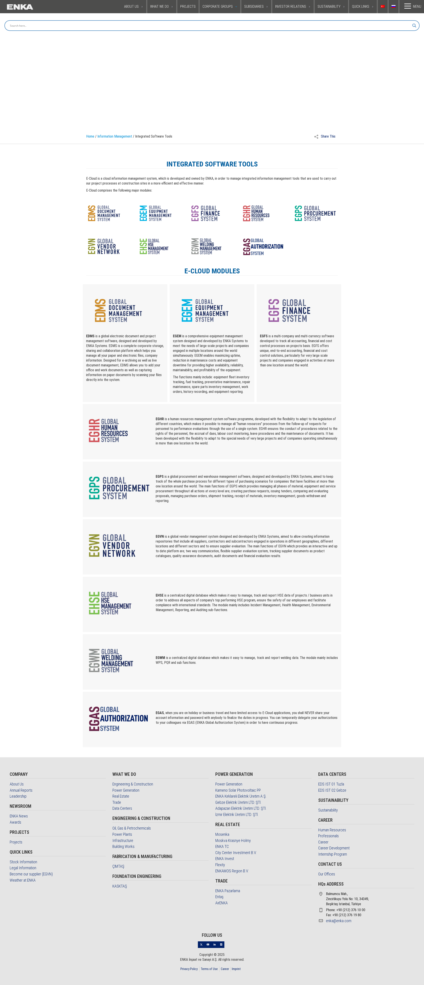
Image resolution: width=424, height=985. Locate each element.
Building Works (123, 846)
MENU (417, 6)
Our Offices (326, 874)
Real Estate (120, 796)
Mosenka (222, 834)
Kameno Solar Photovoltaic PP (238, 790)
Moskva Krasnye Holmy (233, 840)
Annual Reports (21, 790)
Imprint (236, 969)
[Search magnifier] (414, 25)
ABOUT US (131, 6)
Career (323, 842)
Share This (327, 136)
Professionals (328, 836)
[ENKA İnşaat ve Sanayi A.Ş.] (33, 6)
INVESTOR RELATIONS (290, 6)
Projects (16, 842)
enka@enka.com (338, 920)
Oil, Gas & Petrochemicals (131, 828)
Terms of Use (209, 969)
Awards (15, 822)
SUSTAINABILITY (329, 6)
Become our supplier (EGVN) (31, 874)
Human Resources (332, 830)
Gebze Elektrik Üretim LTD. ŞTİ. (238, 802)
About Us (17, 784)
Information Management (114, 136)
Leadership (18, 796)
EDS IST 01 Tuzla (331, 784)
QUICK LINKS (360, 6)
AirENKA (221, 903)
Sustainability (328, 810)
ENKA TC (222, 846)
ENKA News (19, 816)
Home (90, 136)
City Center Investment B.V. (236, 852)
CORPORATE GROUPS (218, 6)
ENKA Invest (224, 858)
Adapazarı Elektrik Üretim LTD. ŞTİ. (241, 808)
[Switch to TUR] (383, 6)
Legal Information (23, 868)
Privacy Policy (189, 969)
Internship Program (332, 854)
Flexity (220, 864)
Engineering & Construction (132, 784)
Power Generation (125, 790)
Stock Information (23, 862)
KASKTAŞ (119, 886)
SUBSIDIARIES (254, 6)
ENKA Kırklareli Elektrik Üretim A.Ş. (241, 796)
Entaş (219, 896)
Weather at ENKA (23, 880)
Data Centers (122, 808)
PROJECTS (188, 6)
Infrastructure (122, 840)
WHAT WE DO (159, 6)
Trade (116, 802)
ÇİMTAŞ (118, 866)
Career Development (334, 848)
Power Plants (122, 834)
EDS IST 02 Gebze (332, 790)
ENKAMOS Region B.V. (232, 871)
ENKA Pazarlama (227, 890)
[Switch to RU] (394, 6)
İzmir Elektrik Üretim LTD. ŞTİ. (237, 814)
